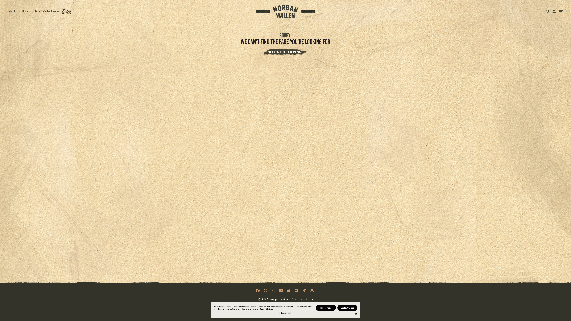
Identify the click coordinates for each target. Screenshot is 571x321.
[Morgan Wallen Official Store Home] (285, 11)
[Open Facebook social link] (258, 290)
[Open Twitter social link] (265, 290)
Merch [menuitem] (12, 11)
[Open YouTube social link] (281, 290)
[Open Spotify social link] (296, 290)
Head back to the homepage (285, 52)
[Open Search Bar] (547, 11)
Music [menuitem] (25, 11)
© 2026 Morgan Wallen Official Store (285, 299)
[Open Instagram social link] (273, 290)
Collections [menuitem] (49, 11)
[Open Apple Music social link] (289, 290)
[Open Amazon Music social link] (312, 290)
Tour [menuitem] (37, 11)
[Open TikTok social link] (304, 290)
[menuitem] (67, 11)
